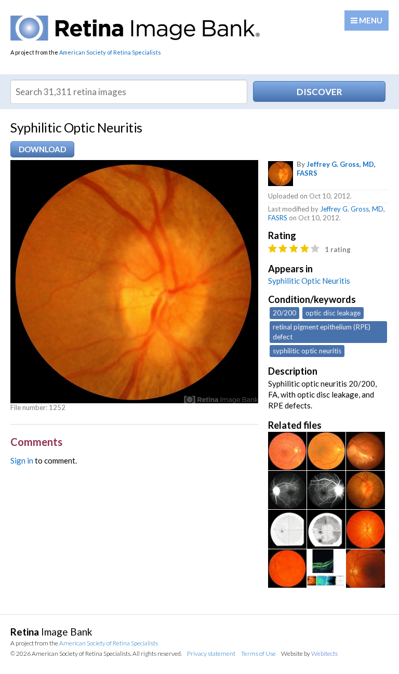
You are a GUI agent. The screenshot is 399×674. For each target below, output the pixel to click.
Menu (369, 20)
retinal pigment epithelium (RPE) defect (321, 332)
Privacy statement (211, 653)
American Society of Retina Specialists (110, 52)
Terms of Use (258, 653)
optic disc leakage (333, 313)
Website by (309, 653)
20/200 (284, 313)
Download (42, 149)
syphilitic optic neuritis (307, 351)
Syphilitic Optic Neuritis (309, 280)
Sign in (21, 460)
